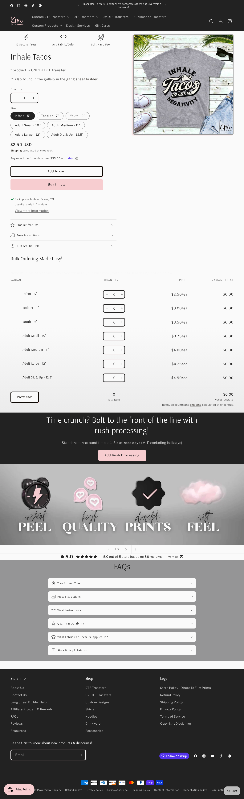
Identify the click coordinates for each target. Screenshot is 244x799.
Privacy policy (94, 790)
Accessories (94, 731)
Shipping (16, 150)
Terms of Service (172, 716)
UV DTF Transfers (98, 695)
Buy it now (57, 184)
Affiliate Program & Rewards (31, 709)
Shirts (89, 709)
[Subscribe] (80, 755)
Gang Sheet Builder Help (28, 702)
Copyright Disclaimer (175, 724)
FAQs (14, 716)
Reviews (16, 724)
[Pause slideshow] (135, 549)
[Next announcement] (165, 6)
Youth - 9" (77, 116)
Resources (18, 731)
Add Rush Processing (122, 455)
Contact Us (18, 695)
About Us (17, 688)
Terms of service (117, 790)
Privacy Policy (170, 709)
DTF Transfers (95, 688)
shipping (195, 404)
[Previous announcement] (78, 6)
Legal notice (218, 790)
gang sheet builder (82, 79)
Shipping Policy (171, 702)
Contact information (166, 790)
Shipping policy (141, 790)
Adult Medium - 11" (65, 125)
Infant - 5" (22, 116)
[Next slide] (126, 549)
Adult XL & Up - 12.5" (67, 134)
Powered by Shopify (49, 790)
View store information (32, 211)
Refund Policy (170, 695)
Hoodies (91, 716)
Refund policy (73, 790)
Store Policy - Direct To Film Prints (185, 688)
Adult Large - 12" (28, 134)
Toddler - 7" (50, 116)
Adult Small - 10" (28, 125)
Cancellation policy (195, 790)
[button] (50, 17)
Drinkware (93, 724)
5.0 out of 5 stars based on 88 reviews (132, 556)
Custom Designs (97, 702)
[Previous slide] (108, 549)
